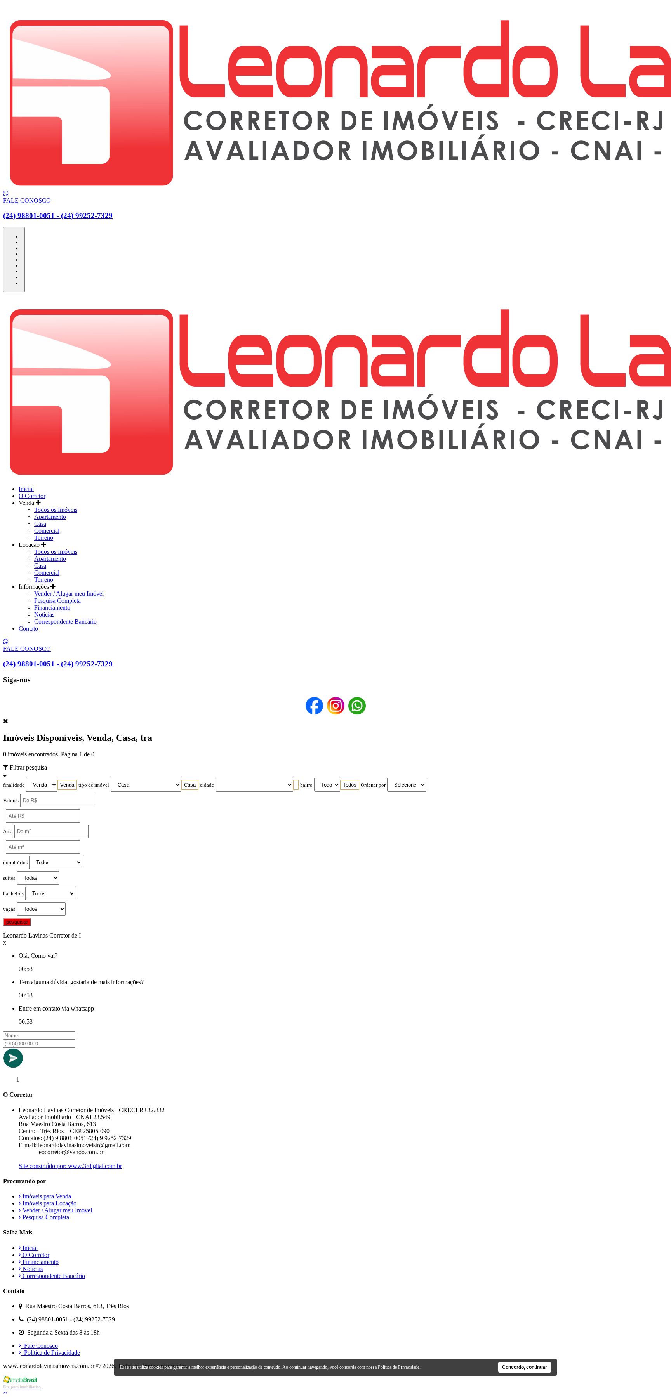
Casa (40, 523)
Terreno (43, 537)
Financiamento (52, 607)
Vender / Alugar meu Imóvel (69, 593)
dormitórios (15, 862)
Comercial (46, 530)
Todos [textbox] (349, 785)
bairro (306, 785)
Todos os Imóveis (55, 509)
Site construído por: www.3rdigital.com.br (70, 1166)
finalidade (13, 785)
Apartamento (50, 516)
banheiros (13, 893)
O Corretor (32, 495)
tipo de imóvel (93, 785)
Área (8, 831)
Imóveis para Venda (46, 1196)
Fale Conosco (39, 1345)
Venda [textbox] (67, 785)
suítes (9, 878)
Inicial (26, 488)
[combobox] (67, 785)
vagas (9, 909)
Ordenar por (373, 785)
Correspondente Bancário (65, 621)
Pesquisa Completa (57, 600)
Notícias (44, 614)
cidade (207, 785)
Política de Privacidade (50, 1352)
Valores (11, 800)
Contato (28, 628)
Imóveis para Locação (48, 1203)
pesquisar (17, 922)
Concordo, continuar (524, 1367)
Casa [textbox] (190, 785)
